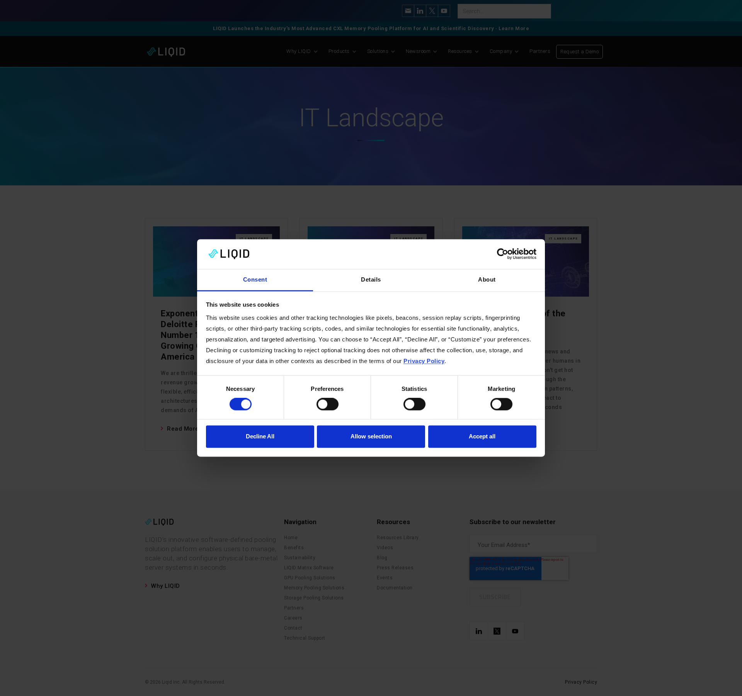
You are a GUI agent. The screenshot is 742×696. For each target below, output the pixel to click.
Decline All (260, 436)
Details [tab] (371, 279)
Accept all (482, 436)
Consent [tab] (255, 279)
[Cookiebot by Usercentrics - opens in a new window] (502, 254)
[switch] (328, 404)
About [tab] (487, 279)
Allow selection (371, 436)
